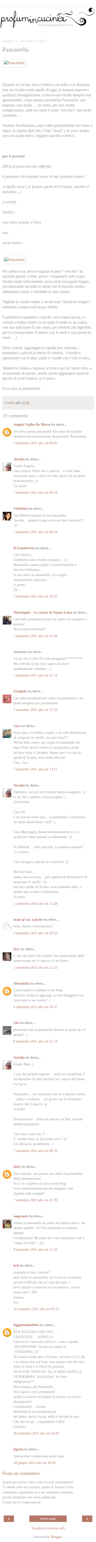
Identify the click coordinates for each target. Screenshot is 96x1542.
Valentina (21, 508)
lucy (17, 949)
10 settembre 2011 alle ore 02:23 (36, 1309)
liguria (18, 1449)
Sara (17, 726)
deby (17, 1167)
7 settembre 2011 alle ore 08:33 (35, 1151)
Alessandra (22, 983)
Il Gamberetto (24, 548)
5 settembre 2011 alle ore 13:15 (35, 769)
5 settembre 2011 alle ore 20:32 (35, 933)
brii (16, 1265)
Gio (16, 1023)
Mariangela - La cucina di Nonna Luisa (43, 612)
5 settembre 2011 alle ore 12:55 (35, 710)
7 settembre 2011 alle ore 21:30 (35, 1200)
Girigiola (20, 691)
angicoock (21, 1216)
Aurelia (19, 459)
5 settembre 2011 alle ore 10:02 (35, 596)
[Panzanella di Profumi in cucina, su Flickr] (14, 63)
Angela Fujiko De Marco (32, 424)
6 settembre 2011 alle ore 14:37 (35, 1007)
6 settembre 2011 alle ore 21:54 (35, 1041)
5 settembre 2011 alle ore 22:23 (35, 967)
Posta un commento (21, 1473)
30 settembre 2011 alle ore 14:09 (36, 1433)
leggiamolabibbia (26, 1325)
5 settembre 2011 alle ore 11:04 (35, 636)
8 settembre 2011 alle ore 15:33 (35, 1250)
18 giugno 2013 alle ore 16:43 (35, 1463)
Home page (48, 1518)
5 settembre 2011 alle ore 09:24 (35, 532)
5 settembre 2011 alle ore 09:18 (35, 493)
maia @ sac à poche (28, 919)
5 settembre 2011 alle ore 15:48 (35, 904)
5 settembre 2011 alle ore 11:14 (35, 675)
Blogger (56, 1537)
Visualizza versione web (48, 1528)
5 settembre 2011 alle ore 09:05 (35, 443)
